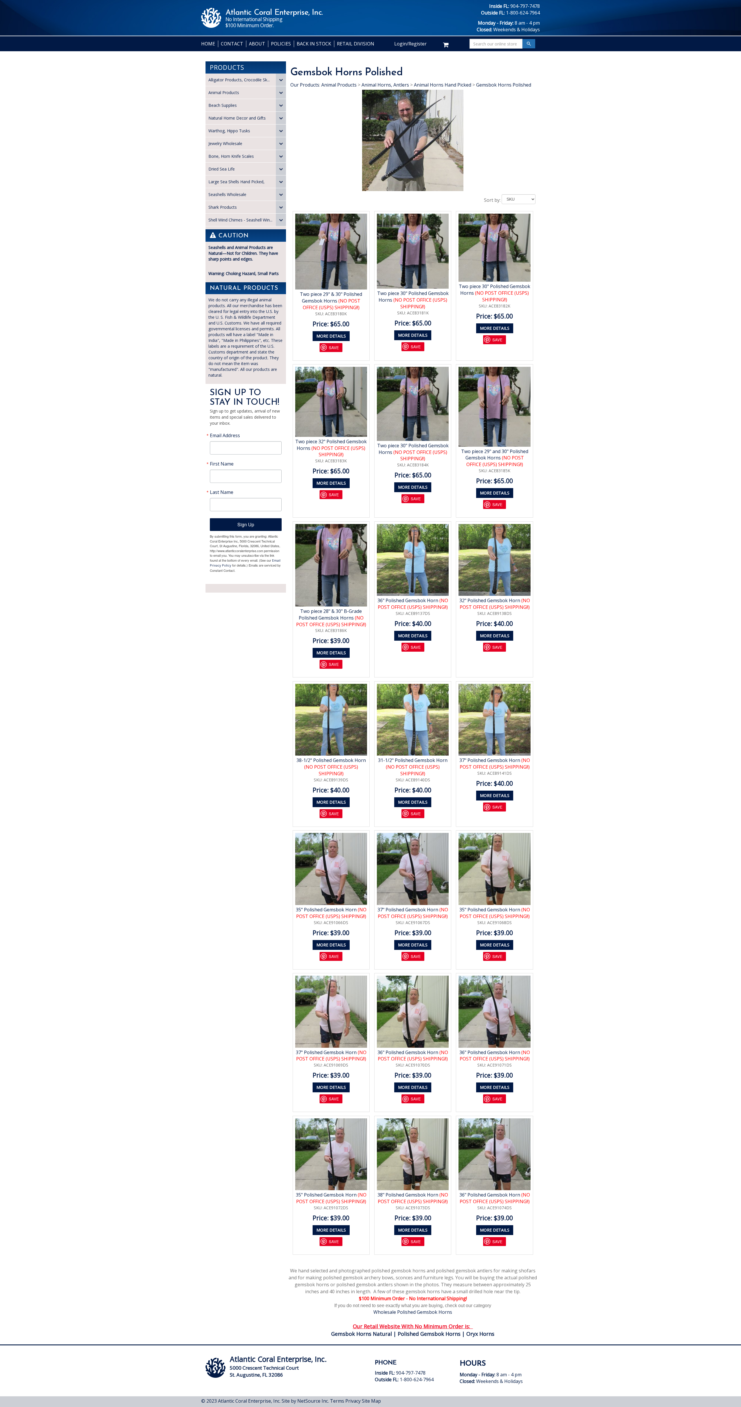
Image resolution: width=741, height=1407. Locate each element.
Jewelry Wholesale (225, 143)
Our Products (304, 85)
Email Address (225, 435)
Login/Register (410, 44)
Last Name (221, 492)
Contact (232, 44)
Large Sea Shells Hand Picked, (236, 181)
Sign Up (245, 524)
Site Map (371, 1401)
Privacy (353, 1401)
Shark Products (222, 207)
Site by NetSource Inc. (305, 1401)
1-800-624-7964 (523, 13)
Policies (281, 44)
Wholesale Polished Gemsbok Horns (412, 1312)
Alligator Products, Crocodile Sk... (239, 80)
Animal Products (223, 92)
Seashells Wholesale (227, 194)
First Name (222, 463)
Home (208, 44)
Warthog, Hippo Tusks (229, 130)
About (257, 44)
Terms (337, 1401)
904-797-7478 (525, 6)
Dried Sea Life (221, 169)
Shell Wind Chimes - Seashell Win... (240, 220)
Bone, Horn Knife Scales (231, 156)
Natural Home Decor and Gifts (237, 118)
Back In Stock (314, 44)
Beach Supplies (222, 105)
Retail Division (355, 44)
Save (334, 347)
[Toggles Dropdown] (281, 80)
